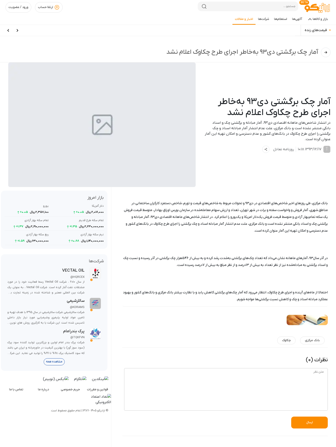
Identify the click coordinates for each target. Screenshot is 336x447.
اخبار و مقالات (244, 19)
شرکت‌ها (263, 19)
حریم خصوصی (70, 389)
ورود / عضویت (18, 7)
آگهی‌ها (297, 19)
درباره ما (43, 389)
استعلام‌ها (280, 19)
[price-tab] (17, 30)
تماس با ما (16, 389)
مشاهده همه (54, 362)
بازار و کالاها (320, 19)
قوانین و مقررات (97, 389)
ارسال (309, 422)
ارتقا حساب (45, 7)
